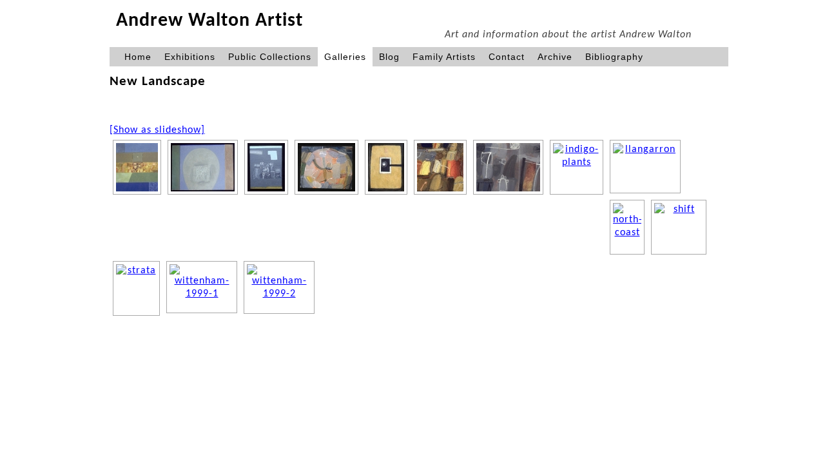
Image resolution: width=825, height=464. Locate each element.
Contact (507, 57)
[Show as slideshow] (157, 130)
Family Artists (444, 57)
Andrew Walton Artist (209, 21)
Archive (555, 57)
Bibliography (614, 57)
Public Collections (269, 57)
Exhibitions (189, 57)
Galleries (345, 57)
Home (137, 57)
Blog (389, 57)
